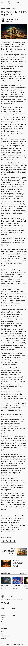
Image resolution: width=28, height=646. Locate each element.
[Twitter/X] (5, 603)
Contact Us (3, 638)
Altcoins (3, 623)
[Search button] (26, 3)
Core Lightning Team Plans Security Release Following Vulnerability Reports (17, 586)
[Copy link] (14, 541)
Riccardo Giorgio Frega (12, 19)
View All (21, 573)
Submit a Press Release (6, 636)
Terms (22, 644)
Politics (14, 8)
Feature (13, 615)
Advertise (3, 633)
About (2, 631)
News (3, 8)
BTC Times (13, 644)
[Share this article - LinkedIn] (10, 541)
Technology (3, 621)
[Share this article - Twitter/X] (7, 541)
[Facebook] (2, 603)
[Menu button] (2, 3)
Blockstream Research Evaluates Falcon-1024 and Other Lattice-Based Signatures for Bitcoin (6, 586)
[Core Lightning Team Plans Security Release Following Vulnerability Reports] (18, 580)
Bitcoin (8, 8)
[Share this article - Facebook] (3, 541)
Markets (3, 617)
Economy (3, 615)
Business (3, 613)
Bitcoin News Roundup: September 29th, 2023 (18, 563)
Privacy (18, 644)
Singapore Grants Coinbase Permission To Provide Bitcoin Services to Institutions (8, 551)
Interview (14, 613)
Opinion (13, 610)
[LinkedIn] (8, 603)
